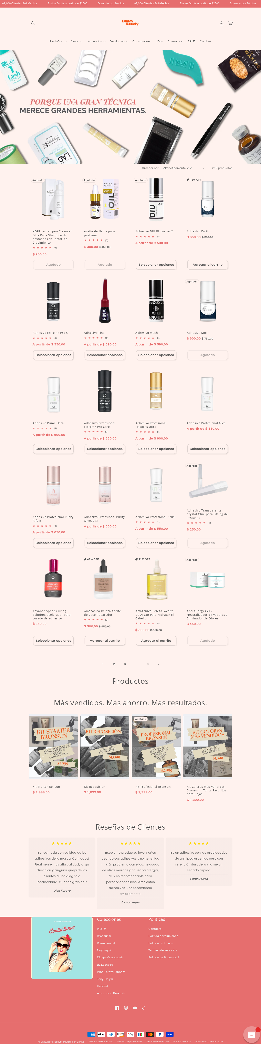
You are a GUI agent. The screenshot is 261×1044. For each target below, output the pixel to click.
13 (147, 664)
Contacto (155, 929)
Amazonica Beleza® (111, 993)
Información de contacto (209, 1042)
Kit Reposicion (94, 787)
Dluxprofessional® (110, 957)
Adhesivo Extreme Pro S (50, 333)
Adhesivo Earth (198, 231)
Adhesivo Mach (146, 333)
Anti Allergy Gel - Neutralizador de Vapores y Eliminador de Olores (207, 614)
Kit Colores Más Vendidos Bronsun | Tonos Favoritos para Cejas (206, 790)
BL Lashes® (105, 964)
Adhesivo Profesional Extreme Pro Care (99, 425)
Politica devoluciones (163, 936)
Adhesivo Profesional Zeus (155, 517)
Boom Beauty (54, 1042)
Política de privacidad (129, 1042)
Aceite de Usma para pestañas (99, 233)
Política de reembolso (101, 1042)
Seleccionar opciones (156, 264)
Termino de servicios (162, 950)
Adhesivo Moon (198, 333)
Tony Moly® (105, 979)
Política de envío (182, 1042)
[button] (33, 23)
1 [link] (103, 664)
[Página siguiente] (158, 664)
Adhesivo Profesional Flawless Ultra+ (151, 425)
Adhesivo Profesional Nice (206, 423)
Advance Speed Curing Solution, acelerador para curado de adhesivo (52, 614)
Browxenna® (106, 943)
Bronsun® (104, 936)
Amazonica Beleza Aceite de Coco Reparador (102, 613)
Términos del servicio (157, 1042)
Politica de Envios (160, 943)
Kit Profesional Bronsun (153, 787)
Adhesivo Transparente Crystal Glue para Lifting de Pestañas (207, 514)
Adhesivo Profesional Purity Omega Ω (104, 519)
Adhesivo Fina (94, 333)
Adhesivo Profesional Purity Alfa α (53, 519)
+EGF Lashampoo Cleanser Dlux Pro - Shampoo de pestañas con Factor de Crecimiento (52, 237)
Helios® (102, 986)
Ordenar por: (150, 168)
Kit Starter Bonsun (46, 787)
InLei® (101, 929)
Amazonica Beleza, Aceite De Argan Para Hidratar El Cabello (154, 614)
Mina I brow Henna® (111, 972)
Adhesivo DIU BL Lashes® (154, 231)
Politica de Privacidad (163, 957)
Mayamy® (104, 950)
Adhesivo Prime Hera (48, 423)
